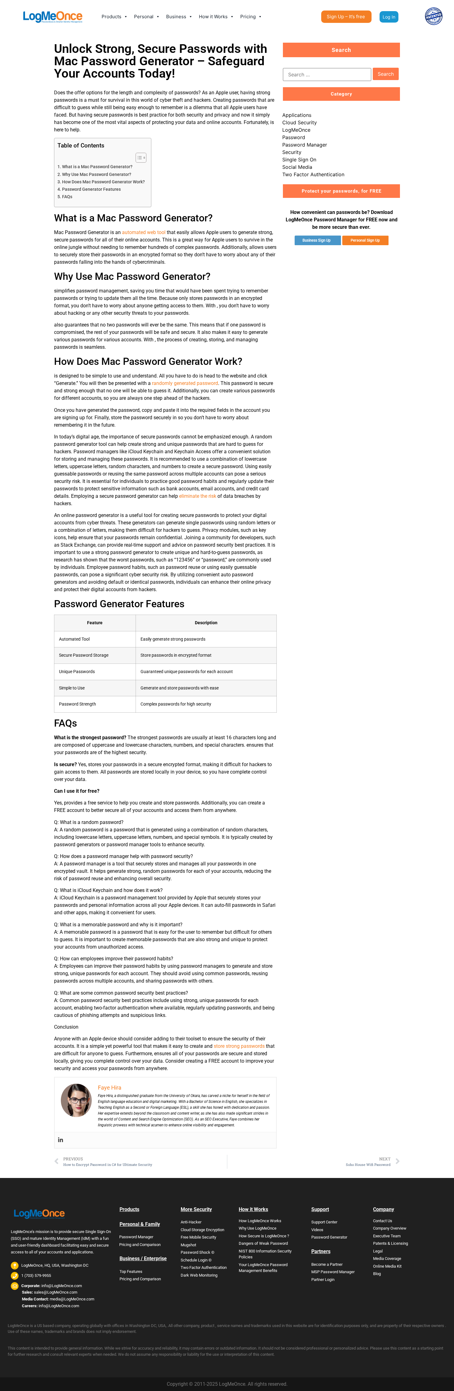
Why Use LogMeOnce (257, 1228)
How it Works (213, 16)
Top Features (131, 1271)
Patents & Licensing (390, 1243)
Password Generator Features (91, 189)
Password (293, 137)
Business (176, 16)
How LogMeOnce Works (260, 1220)
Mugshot (188, 1245)
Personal (143, 16)
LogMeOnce (296, 130)
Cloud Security (299, 122)
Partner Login (322, 1279)
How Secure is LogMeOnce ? (264, 1236)
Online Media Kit (387, 1266)
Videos (317, 1229)
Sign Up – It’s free (346, 16)
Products (111, 16)
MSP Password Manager (333, 1271)
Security (291, 152)
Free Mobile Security (198, 1237)
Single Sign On (299, 159)
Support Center (324, 1222)
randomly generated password (185, 383)
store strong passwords (239, 1046)
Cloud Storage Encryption (202, 1229)
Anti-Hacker (191, 1222)
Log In (389, 16)
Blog (377, 1273)
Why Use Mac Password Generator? (96, 174)
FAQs (67, 196)
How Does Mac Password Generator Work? (103, 182)
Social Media (297, 167)
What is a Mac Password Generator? (97, 166)
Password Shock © (197, 1252)
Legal (378, 1251)
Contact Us (382, 1220)
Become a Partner (327, 1264)
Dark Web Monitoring (199, 1275)
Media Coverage (387, 1258)
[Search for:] (327, 74)
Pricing (248, 16)
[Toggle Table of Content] (138, 157)
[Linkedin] (60, 1140)
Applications (296, 115)
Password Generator (329, 1237)
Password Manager (304, 145)
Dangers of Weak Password (263, 1243)
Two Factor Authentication (313, 174)
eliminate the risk (197, 496)
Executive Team (387, 1236)
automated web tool (144, 232)
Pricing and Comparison (140, 1244)
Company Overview (389, 1228)
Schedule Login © (196, 1260)
